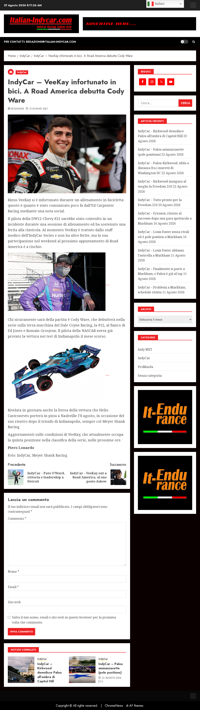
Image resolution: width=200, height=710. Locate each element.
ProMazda (145, 367)
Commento (17, 518)
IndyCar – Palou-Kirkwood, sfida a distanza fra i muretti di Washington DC (163, 168)
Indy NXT (145, 349)
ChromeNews (114, 705)
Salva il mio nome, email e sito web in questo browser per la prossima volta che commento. (64, 619)
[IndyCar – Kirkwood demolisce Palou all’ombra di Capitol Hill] (21, 669)
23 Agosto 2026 (111, 678)
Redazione (17, 108)
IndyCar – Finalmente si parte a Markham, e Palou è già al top (161, 271)
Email (13, 587)
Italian (159, 4)
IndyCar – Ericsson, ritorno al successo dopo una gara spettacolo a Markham (165, 218)
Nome (13, 571)
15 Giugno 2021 (38, 108)
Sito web (14, 602)
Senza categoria (150, 375)
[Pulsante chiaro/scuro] (184, 42)
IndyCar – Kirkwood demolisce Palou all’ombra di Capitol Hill (49, 673)
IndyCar (22, 72)
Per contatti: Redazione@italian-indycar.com (40, 42)
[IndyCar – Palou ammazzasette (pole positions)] (82, 669)
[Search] (193, 42)
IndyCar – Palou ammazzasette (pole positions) (110, 668)
